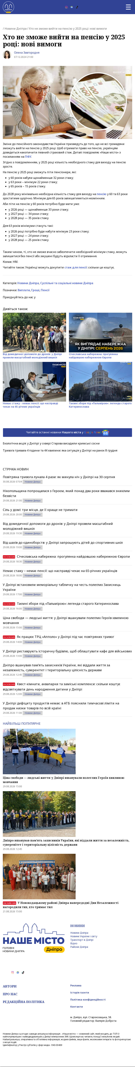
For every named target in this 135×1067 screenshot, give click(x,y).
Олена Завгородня (26, 52)
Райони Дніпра (79, 946)
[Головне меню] (128, 7)
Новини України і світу (83, 936)
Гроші (35, 290)
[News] (71, 7)
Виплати (24, 290)
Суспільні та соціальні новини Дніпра (66, 283)
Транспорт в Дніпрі (81, 939)
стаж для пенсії (76, 267)
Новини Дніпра (16, 29)
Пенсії (45, 290)
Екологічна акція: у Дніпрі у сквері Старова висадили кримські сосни (51, 443)
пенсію (101, 194)
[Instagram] (66, 7)
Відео (73, 943)
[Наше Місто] (8, 7)
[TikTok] (77, 7)
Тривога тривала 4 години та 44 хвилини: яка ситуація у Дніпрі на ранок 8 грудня (60, 450)
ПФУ (28, 157)
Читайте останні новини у (63, 432)
